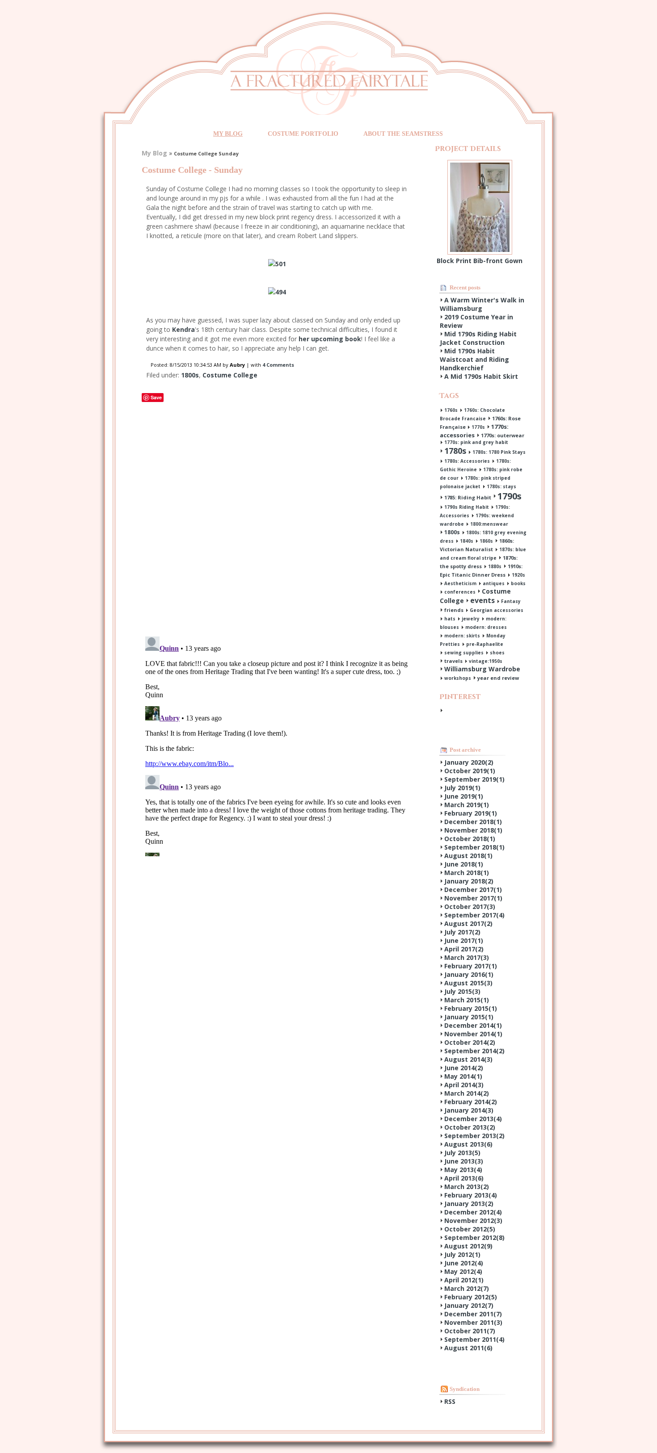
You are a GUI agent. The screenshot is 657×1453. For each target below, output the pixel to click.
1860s (486, 541)
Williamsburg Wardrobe (482, 669)
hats (449, 619)
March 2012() (466, 1288)
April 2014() (464, 1084)
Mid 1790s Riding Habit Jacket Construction (478, 338)
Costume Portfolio (303, 133)
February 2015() (470, 1008)
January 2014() (468, 1110)
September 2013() (474, 1135)
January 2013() (468, 1203)
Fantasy (511, 601)
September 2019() (474, 779)
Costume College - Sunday (192, 170)
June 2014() (463, 1068)
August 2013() (468, 1144)
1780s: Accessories (467, 461)
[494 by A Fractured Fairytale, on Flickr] (277, 292)
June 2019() (463, 796)
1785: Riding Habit (467, 497)
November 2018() (473, 830)
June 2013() (463, 1161)
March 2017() (466, 957)
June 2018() (463, 864)
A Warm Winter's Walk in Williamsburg (482, 304)
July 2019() (462, 787)
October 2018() (469, 838)
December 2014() (473, 1025)
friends (453, 610)
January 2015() (468, 1017)
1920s (518, 575)
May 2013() (463, 1169)
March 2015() (466, 1000)
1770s (478, 427)
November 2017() (473, 898)
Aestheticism (460, 583)
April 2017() (464, 949)
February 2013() (470, 1195)
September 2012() (474, 1237)
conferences (460, 592)
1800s (190, 375)
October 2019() (469, 770)
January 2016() (468, 974)
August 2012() (468, 1246)
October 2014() (469, 1042)
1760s (451, 410)
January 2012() (468, 1305)
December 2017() (473, 889)
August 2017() (468, 923)
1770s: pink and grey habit (476, 442)
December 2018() (473, 821)
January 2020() (468, 762)
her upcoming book (329, 339)
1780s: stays (501, 486)
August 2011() (468, 1348)
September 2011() (474, 1339)
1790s (509, 496)
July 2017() (462, 932)
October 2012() (469, 1229)
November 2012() (473, 1220)
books (518, 583)
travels (453, 660)
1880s (494, 566)
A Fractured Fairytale (329, 80)
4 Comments (278, 364)
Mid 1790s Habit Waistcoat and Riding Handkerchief (474, 359)
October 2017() (469, 906)
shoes (497, 652)
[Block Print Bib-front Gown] (479, 164)
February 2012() (470, 1297)
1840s (466, 541)
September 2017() (474, 915)
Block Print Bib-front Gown (479, 260)
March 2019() (466, 804)
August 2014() (468, 1059)
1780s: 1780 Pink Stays (499, 452)
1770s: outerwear (502, 435)
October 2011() (469, 1331)
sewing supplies (464, 652)
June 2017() (463, 940)
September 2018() (474, 847)
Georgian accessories (496, 610)
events (482, 600)
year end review (498, 677)
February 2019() (470, 813)
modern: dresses (486, 627)
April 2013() (464, 1178)
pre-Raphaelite (484, 644)
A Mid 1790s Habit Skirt (481, 376)
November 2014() (473, 1034)
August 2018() (468, 855)
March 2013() (466, 1186)
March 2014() (466, 1093)
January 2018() (468, 881)
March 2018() (466, 872)
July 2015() (462, 991)
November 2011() (473, 1322)
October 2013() (469, 1127)
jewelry (471, 619)
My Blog (228, 133)
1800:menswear (489, 524)
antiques (494, 583)
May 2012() (463, 1271)
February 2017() (470, 966)
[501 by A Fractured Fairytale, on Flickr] (277, 264)
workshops (457, 678)
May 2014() (463, 1076)
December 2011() (473, 1314)
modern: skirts (462, 635)
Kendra (183, 329)
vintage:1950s (485, 661)
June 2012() (463, 1263)
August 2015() (468, 983)
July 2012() (462, 1254)
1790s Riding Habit (466, 507)
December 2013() (473, 1118)
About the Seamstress (403, 133)
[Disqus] (277, 516)
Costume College (229, 375)
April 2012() (464, 1280)
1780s (455, 450)
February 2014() (470, 1101)
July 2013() (462, 1152)
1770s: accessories (474, 431)
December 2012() (473, 1212)
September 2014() (474, 1051)
